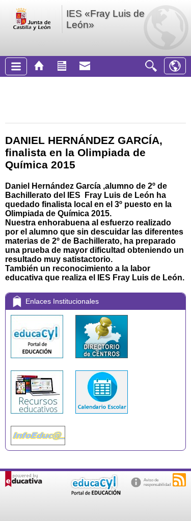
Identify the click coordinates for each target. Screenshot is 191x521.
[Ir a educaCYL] (95, 492)
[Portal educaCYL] (38, 360)
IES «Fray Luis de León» (105, 19)
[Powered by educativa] (23, 479)
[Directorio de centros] (101, 360)
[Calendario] (101, 416)
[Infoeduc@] (38, 447)
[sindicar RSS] (179, 479)
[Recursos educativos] (38, 416)
